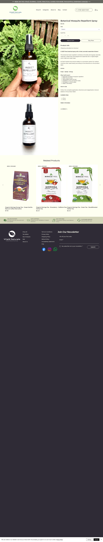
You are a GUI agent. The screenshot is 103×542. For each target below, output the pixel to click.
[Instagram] (49, 249)
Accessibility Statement (48, 241)
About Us (25, 241)
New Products (26, 236)
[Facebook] (63, 109)
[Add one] (68, 35)
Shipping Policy (46, 236)
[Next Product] (100, 185)
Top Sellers (26, 234)
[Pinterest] (65, 109)
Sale (24, 239)
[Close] (101, 539)
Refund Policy (45, 239)
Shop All (25, 232)
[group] (51, 188)
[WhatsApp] (61, 109)
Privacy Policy (45, 234)
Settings (89, 539)
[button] (45, 9)
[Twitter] (66, 109)
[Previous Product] (3, 185)
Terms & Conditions (47, 232)
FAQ (43, 244)
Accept (96, 539)
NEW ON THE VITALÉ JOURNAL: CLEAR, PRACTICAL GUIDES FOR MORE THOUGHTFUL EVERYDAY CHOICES (51, 1)
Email (61, 239)
